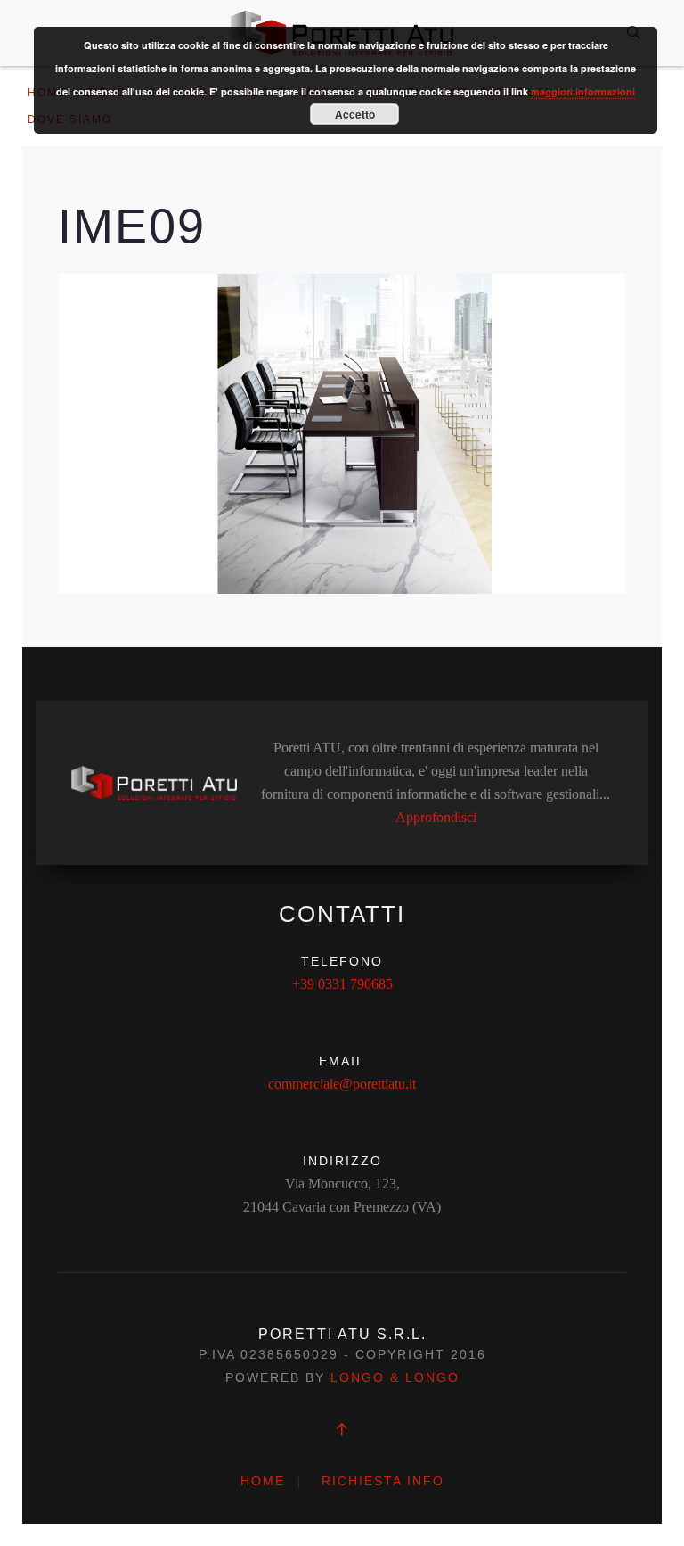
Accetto (355, 114)
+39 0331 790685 (342, 983)
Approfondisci (435, 817)
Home (262, 1481)
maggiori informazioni (583, 91)
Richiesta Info (383, 1481)
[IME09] (342, 432)
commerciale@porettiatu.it (342, 1083)
